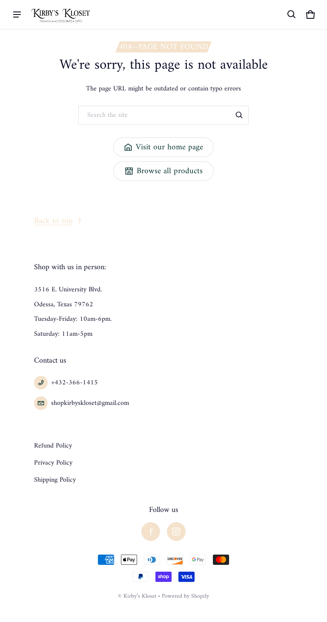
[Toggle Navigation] (17, 14)
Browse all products (170, 171)
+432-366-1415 (74, 383)
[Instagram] (176, 531)
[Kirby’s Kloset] (61, 14)
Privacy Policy (53, 463)
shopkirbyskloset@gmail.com (90, 403)
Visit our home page (169, 147)
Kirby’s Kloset (139, 596)
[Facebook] (150, 531)
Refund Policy (53, 446)
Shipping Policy (55, 480)
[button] (291, 14)
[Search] (239, 115)
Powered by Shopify (185, 596)
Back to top (53, 221)
